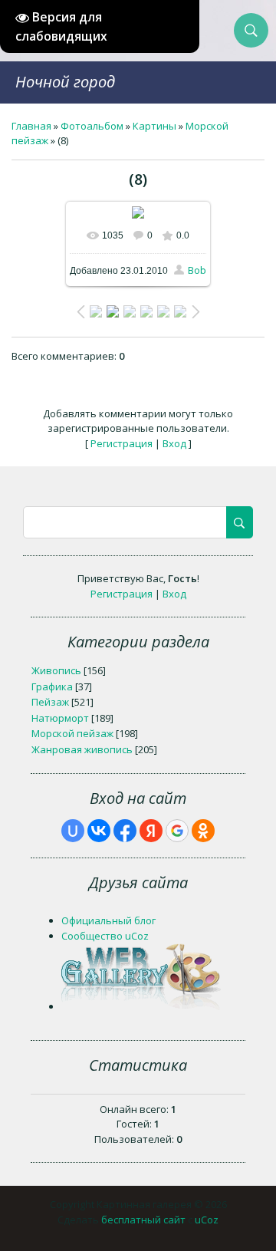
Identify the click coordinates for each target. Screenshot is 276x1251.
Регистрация (121, 443)
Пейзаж (50, 702)
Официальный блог (108, 920)
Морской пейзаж (72, 733)
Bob (197, 270)
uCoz (207, 1219)
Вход (174, 443)
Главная (31, 126)
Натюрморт (60, 718)
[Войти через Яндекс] (151, 830)
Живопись (56, 670)
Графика (52, 686)
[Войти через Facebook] (124, 830)
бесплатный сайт (143, 1219)
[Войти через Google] (177, 830)
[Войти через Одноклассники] (203, 830)
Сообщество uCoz (105, 936)
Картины (154, 126)
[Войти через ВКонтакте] (98, 830)
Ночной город (65, 81)
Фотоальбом (92, 126)
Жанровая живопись (82, 749)
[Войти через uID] (72, 830)
